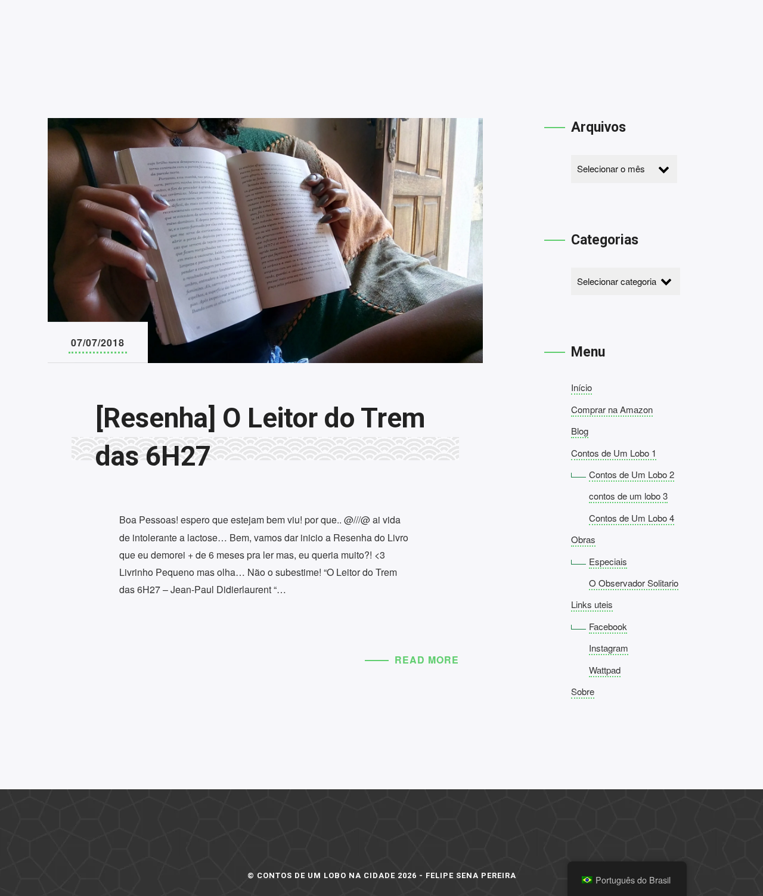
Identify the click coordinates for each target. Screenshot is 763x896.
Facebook (608, 626)
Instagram (608, 647)
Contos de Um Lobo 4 (631, 517)
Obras (583, 539)
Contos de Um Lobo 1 (613, 453)
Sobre (582, 691)
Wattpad (605, 670)
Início (581, 387)
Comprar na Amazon (612, 409)
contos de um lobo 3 (628, 495)
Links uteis (592, 604)
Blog (579, 430)
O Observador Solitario (633, 582)
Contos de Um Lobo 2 (631, 474)
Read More (427, 659)
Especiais (608, 561)
